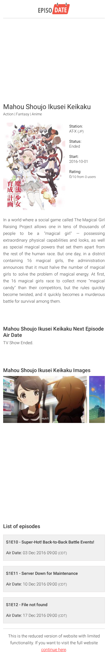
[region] (54, 60)
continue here (53, 649)
